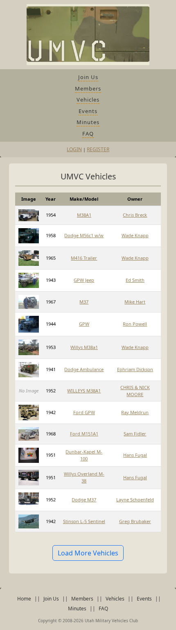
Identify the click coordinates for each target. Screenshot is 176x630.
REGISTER (98, 149)
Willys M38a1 (84, 347)
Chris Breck (135, 215)
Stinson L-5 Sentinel (84, 521)
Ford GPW (84, 412)
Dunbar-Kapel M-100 (83, 455)
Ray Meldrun (135, 412)
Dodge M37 (84, 499)
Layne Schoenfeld (135, 499)
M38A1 (84, 215)
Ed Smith (135, 280)
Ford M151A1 (84, 434)
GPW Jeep (84, 280)
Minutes (88, 122)
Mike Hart (134, 302)
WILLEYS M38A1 (84, 391)
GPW (84, 324)
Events (88, 111)
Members (88, 88)
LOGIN (74, 149)
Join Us (88, 77)
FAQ (88, 133)
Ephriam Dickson (135, 369)
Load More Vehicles (88, 552)
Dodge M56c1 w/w (84, 235)
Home (24, 598)
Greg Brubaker (135, 521)
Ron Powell (135, 324)
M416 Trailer (84, 258)
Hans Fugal (135, 455)
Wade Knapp (135, 235)
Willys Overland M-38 (84, 477)
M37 (83, 302)
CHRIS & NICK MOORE (135, 390)
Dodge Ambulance (84, 369)
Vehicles (88, 99)
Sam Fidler (135, 434)
